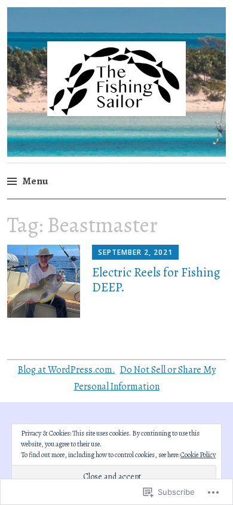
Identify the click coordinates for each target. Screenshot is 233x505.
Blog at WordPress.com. (66, 369)
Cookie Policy (198, 455)
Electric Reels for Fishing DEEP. (156, 280)
